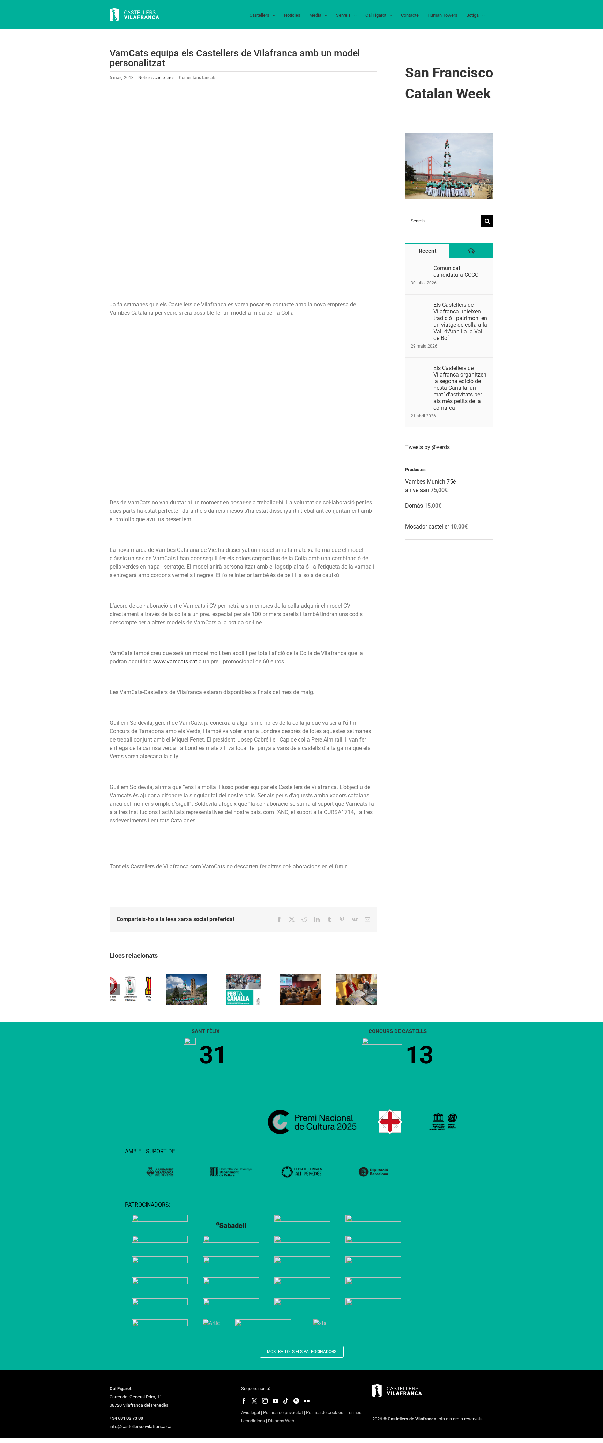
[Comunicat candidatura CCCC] (420, 269)
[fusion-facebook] (244, 1401)
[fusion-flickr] (307, 1401)
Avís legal (250, 1412)
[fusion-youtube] (275, 1401)
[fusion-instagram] (265, 1401)
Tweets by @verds (427, 447)
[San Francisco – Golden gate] (449, 135)
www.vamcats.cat (175, 661)
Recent (427, 251)
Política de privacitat (283, 1412)
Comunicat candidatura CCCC (455, 271)
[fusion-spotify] (296, 1401)
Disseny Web (281, 1420)
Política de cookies (324, 1412)
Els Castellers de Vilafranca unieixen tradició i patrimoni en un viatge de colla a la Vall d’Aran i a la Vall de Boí (460, 321)
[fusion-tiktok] (286, 1401)
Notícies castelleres (156, 77)
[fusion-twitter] (254, 1401)
